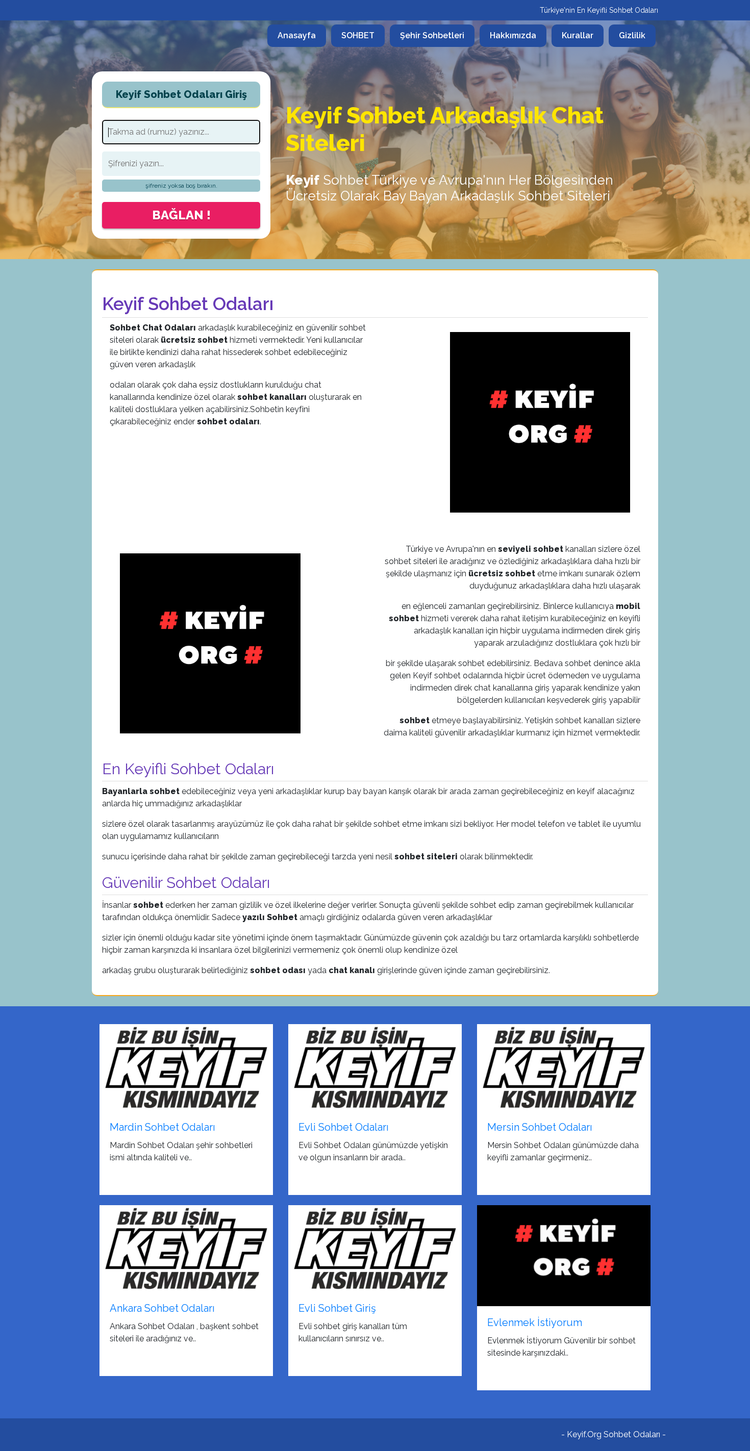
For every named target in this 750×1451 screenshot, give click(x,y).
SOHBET (357, 35)
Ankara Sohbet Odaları (162, 1308)
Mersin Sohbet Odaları (539, 1127)
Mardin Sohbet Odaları (162, 1127)
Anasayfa (302, 35)
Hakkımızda (513, 35)
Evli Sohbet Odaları (343, 1127)
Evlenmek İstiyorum (534, 1322)
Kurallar (577, 35)
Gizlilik (632, 35)
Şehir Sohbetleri (432, 35)
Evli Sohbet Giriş (337, 1308)
